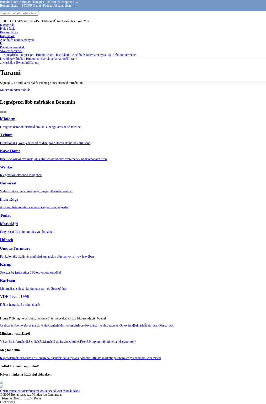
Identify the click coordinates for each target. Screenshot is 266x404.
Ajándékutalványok (63, 358)
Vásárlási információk (14, 341)
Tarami (34, 62)
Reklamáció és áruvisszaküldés (59, 341)
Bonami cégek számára (130, 358)
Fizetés (84, 341)
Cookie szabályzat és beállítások (59, 391)
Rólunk (18, 358)
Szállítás (34, 341)
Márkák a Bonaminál (54, 58)
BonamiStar (153, 358)
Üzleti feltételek (10, 391)
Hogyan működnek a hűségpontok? (112, 341)
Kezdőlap (6, 58)
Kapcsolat (6, 358)
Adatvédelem (29, 391)
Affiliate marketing (102, 358)
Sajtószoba (83, 358)
